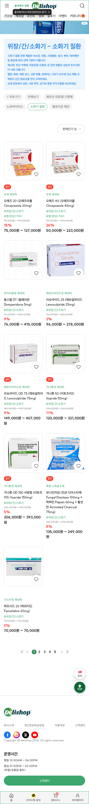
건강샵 (8, 16)
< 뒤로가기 (13, 97)
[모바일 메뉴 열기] (7, 5)
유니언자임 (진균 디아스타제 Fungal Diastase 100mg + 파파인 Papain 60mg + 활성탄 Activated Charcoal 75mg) (64, 502)
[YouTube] (34, 735)
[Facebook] (7, 735)
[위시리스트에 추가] (36, 174)
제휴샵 (20, 16)
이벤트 (63, 16)
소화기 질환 (37, 107)
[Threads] (25, 735)
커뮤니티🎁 (77, 16)
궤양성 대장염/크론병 (59, 97)
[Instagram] (16, 735)
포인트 (31, 16)
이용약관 (60, 725)
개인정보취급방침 (34, 725)
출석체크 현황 (22, 5)
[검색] (82, 5)
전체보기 (33, 97)
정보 (41, 16)
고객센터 (80, 725)
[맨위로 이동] (79, 687)
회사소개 (9, 725)
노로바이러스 (15, 107)
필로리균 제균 (60, 107)
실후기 (51, 16)
